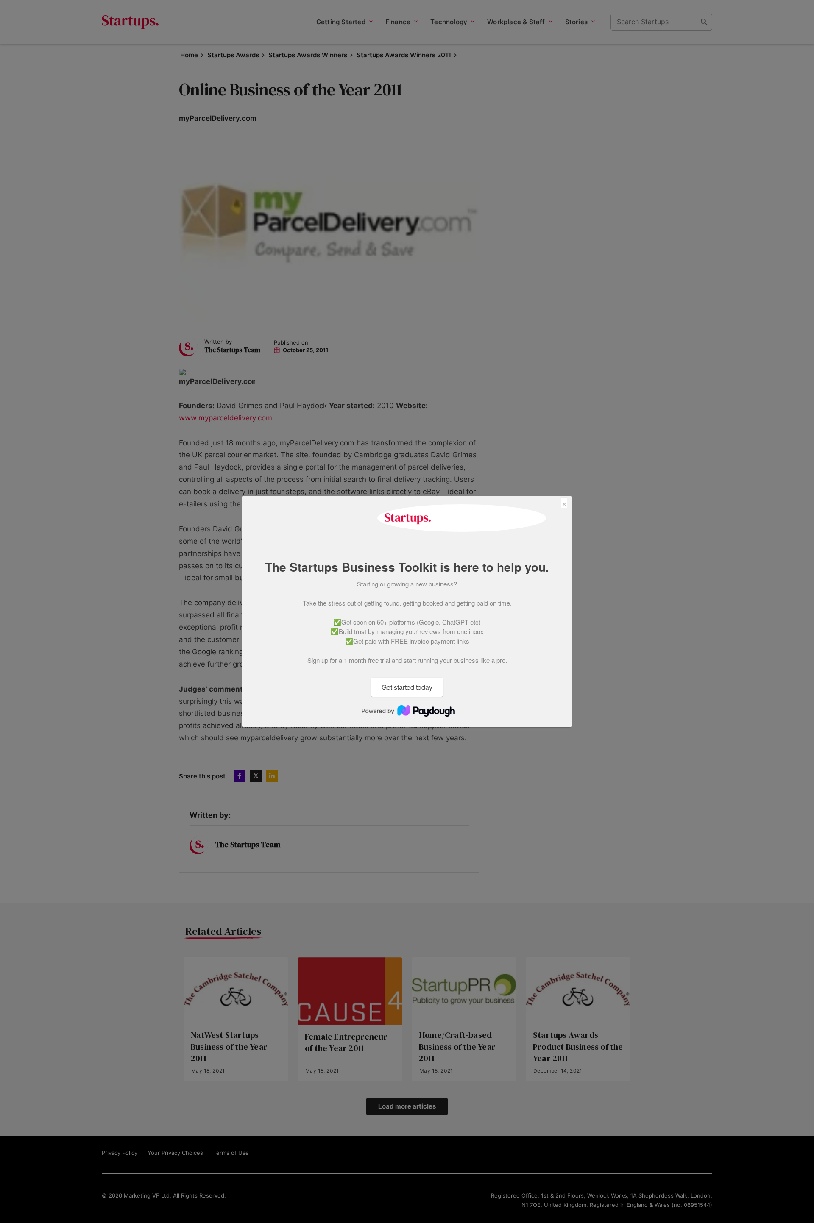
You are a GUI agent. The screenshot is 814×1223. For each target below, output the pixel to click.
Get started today (407, 687)
